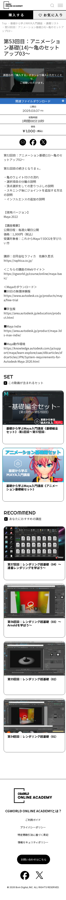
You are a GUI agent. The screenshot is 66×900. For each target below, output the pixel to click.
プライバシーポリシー (33, 827)
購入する (16, 14)
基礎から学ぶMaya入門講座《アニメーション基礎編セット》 (32, 487)
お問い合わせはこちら (33, 859)
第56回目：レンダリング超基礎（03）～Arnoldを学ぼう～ (34, 623)
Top (4, 23)
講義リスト (52, 23)
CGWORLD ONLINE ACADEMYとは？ (33, 810)
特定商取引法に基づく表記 (33, 835)
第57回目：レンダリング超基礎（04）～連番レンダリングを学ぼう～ (34, 566)
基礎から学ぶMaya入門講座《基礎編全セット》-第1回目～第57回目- (32, 430)
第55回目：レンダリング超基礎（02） (33, 679)
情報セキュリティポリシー (33, 842)
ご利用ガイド (33, 820)
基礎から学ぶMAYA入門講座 (26, 23)
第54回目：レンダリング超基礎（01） (33, 736)
